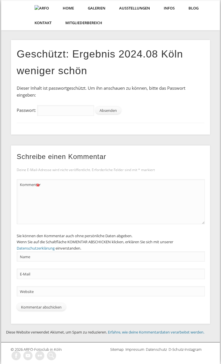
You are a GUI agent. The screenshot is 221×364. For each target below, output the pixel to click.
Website (27, 291)
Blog (193, 8)
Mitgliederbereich (83, 22)
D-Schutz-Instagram (186, 349)
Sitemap (117, 349)
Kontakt (43, 22)
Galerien (96, 8)
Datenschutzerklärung (36, 248)
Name (25, 256)
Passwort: (27, 110)
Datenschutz (157, 349)
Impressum (135, 349)
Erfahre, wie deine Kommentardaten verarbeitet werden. (156, 332)
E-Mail (25, 274)
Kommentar (30, 185)
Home (68, 8)
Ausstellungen (134, 8)
